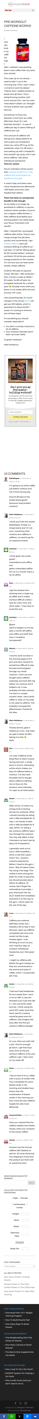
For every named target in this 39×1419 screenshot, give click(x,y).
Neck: (16, 1220)
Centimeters (19, 1204)
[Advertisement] (19, 444)
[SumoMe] (35, 1416)
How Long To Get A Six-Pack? (19, 1369)
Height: (15, 1214)
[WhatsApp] (12, 1416)
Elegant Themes (25, 1407)
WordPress (25, 1410)
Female (24, 1198)
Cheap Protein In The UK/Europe (19, 1287)
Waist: (16, 1226)
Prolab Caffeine (11, 244)
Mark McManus (11, 30)
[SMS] (27, 1416)
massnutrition (15, 1115)
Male (16, 1198)
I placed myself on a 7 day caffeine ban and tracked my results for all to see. (18, 175)
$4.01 (27, 301)
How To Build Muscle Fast (17, 1320)
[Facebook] (4, 1416)
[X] (19, 1416)
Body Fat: (14, 1248)
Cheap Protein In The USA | (16, 1284)
